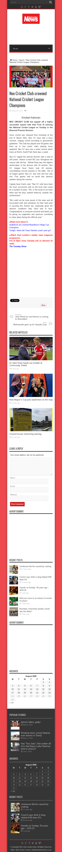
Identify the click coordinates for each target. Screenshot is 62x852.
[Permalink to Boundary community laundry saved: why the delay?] (13, 616)
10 (13, 689)
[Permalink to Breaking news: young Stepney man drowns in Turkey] (15, 740)
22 (43, 693)
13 (31, 689)
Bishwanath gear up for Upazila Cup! (30, 324)
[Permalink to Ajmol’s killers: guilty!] (15, 729)
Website (13, 495)
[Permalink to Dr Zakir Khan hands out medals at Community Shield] (31, 359)
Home (14, 60)
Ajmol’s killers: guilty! (31, 722)
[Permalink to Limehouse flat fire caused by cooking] (13, 573)
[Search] (50, 2)
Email (12, 486)
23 (49, 693)
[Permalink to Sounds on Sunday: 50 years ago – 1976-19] (13, 594)
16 (49, 689)
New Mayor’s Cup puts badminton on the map (31, 399)
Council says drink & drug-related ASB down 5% (33, 816)
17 (13, 693)
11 (19, 689)
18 (19, 693)
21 (37, 693)
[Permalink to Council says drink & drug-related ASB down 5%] (13, 584)
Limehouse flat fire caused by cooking (35, 566)
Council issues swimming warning (25, 434)
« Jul (11, 703)
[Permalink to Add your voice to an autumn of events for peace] (13, 605)
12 (25, 689)
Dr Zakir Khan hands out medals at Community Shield (25, 364)
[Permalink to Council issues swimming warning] (31, 430)
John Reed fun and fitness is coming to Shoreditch (31, 317)
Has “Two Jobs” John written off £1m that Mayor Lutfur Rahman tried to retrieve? (36, 746)
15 (43, 689)
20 (31, 693)
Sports (21, 60)
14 (37, 689)
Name (12, 478)
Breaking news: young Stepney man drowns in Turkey (35, 734)
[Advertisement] (32, 33)
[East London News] (31, 21)
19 (25, 693)
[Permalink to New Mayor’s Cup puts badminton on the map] (31, 396)
